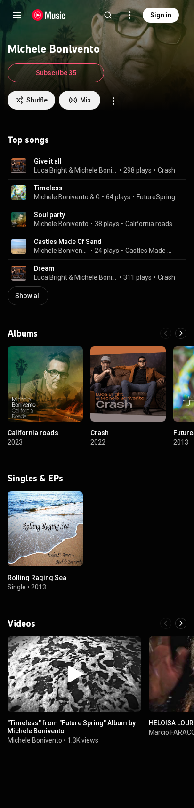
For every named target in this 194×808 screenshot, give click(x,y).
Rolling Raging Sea (37, 577)
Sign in (160, 15)
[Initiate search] (107, 15)
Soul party (49, 215)
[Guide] (17, 15)
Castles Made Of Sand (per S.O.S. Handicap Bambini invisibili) (150, 250)
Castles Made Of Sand (68, 241)
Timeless (48, 188)
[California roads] (45, 384)
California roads (148, 223)
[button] (18, 165)
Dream (44, 268)
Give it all (48, 161)
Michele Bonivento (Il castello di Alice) (61, 250)
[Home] (48, 15)
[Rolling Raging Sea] (45, 528)
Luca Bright (50, 170)
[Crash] (128, 384)
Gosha (98, 197)
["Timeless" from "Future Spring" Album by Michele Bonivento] (74, 674)
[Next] (181, 333)
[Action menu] (113, 101)
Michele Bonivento (96, 170)
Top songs (28, 139)
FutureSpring (156, 197)
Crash (166, 170)
